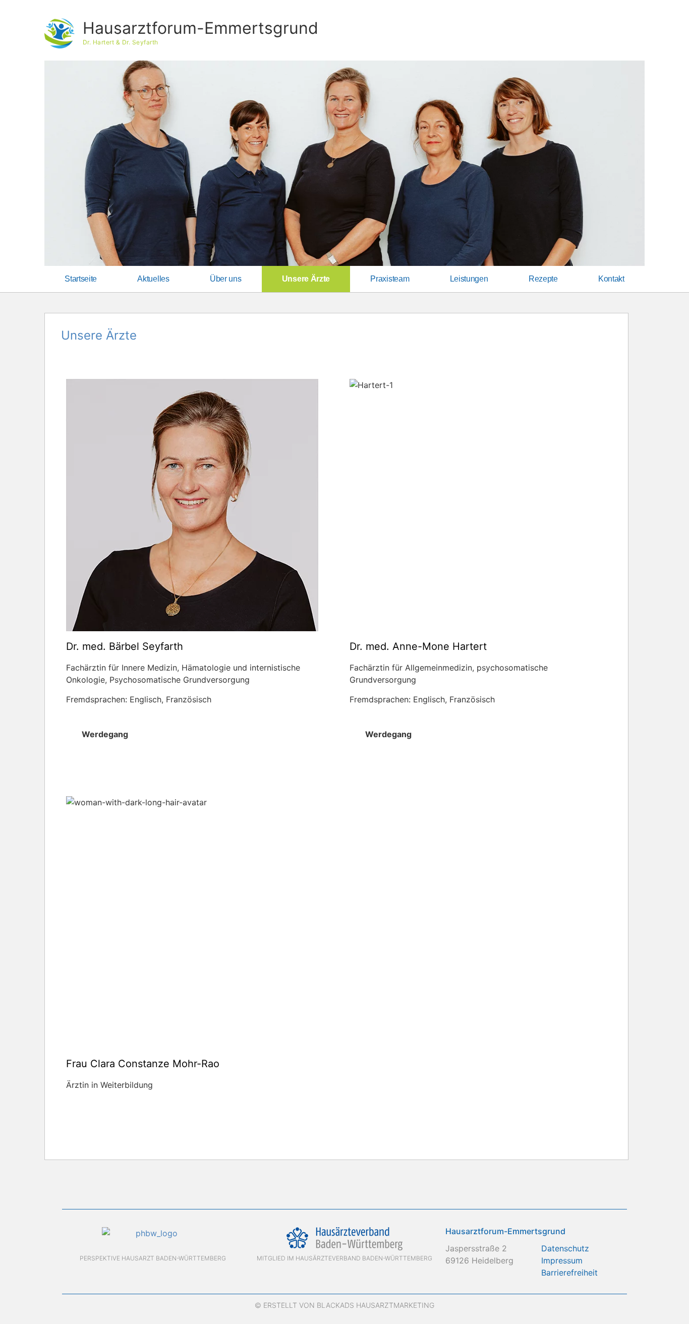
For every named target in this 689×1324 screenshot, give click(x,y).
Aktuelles (153, 278)
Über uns (226, 278)
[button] (194, 734)
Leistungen (469, 278)
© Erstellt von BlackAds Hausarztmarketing (344, 1305)
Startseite (81, 278)
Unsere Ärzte (306, 278)
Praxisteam (389, 278)
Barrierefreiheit (569, 1272)
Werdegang (105, 734)
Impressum (562, 1260)
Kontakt (611, 278)
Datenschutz (565, 1248)
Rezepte (543, 278)
